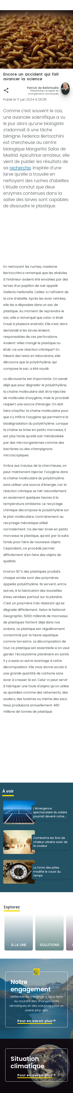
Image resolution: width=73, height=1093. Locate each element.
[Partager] (6, 90)
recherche (20, 168)
